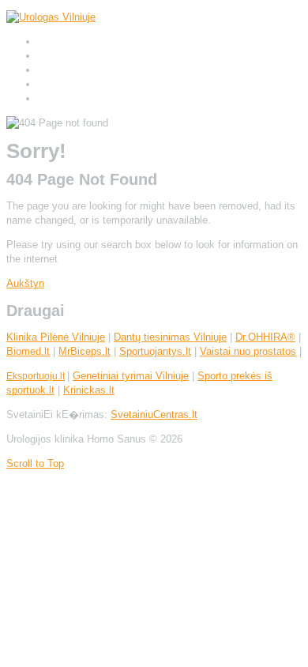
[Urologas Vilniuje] (51, 17)
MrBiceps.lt (84, 351)
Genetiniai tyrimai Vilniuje (131, 376)
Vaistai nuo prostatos (248, 351)
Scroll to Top (35, 463)
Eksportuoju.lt (35, 376)
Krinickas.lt (89, 390)
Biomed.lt (28, 351)
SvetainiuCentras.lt (154, 414)
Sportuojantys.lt (155, 351)
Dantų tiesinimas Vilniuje (170, 337)
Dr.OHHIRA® (265, 337)
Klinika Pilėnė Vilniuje (55, 337)
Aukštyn (25, 283)
